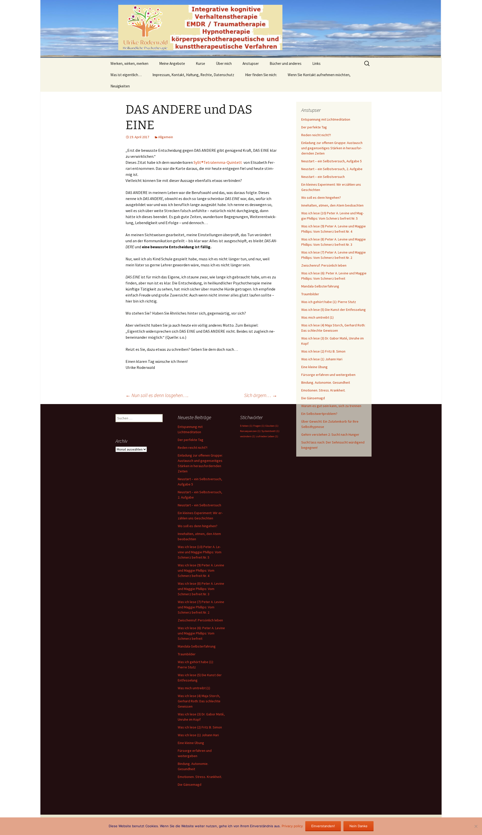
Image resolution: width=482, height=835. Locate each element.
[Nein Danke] (475, 826)
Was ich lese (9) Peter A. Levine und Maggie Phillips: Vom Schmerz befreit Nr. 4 (201, 570)
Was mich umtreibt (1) (317, 317)
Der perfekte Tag (314, 127)
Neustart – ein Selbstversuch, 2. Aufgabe (332, 169)
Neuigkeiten (120, 86)
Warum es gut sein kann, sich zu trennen (331, 406)
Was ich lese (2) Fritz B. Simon (323, 351)
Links (316, 63)
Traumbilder (310, 294)
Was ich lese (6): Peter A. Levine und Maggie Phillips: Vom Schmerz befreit (201, 633)
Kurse (200, 63)
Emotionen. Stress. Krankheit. (323, 390)
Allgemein (165, 137)
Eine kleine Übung (314, 367)
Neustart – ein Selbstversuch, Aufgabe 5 (331, 161)
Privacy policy (292, 826)
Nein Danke (358, 826)
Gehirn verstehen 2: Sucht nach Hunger (330, 434)
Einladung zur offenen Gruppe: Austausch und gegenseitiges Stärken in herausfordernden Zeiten (332, 148)
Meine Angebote (172, 63)
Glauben (271, 425)
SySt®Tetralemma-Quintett (218, 162)
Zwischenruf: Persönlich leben (323, 265)
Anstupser (251, 63)
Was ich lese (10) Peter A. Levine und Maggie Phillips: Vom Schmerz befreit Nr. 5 (199, 552)
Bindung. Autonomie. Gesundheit (325, 382)
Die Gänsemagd (313, 398)
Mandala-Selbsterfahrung (320, 286)
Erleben (246, 425)
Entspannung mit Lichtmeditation (325, 119)
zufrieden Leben (267, 436)
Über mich (224, 63)
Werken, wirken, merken (129, 63)
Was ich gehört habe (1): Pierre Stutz (328, 302)
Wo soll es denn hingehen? (321, 197)
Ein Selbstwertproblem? (319, 413)
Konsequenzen (250, 431)
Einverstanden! (323, 826)
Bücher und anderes (286, 63)
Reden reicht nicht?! (316, 135)
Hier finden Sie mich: (261, 74)
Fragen (259, 425)
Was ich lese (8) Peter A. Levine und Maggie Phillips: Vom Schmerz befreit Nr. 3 (201, 588)
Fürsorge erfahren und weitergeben (328, 374)
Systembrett (270, 431)
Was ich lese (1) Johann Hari (321, 359)
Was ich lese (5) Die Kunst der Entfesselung (333, 309)
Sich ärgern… (260, 395)
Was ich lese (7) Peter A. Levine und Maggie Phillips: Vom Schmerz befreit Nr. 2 (201, 607)
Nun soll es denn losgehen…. (157, 395)
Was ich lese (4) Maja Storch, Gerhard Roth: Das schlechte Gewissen (199, 701)
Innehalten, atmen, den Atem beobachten (332, 205)
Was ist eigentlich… (126, 74)
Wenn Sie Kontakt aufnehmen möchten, (319, 74)
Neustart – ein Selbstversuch (323, 176)
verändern (247, 436)
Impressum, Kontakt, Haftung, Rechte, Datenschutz (193, 74)
